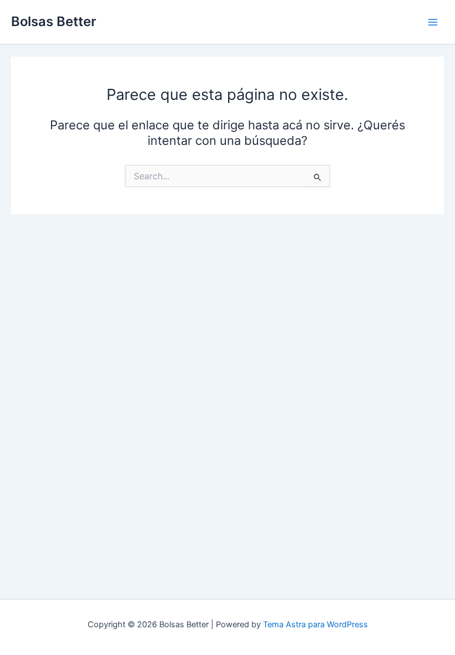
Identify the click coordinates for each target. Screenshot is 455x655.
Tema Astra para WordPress (315, 624)
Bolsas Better (53, 21)
